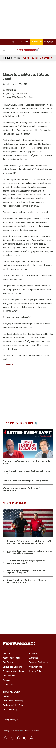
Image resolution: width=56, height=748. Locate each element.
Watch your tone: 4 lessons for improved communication (21, 489)
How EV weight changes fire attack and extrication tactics (27, 472)
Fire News (9, 365)
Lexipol (20, 731)
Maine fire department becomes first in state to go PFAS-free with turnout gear (29, 552)
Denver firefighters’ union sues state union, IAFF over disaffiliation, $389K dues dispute (29, 542)
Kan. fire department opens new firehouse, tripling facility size (26, 571)
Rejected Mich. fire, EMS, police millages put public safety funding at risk (27, 581)
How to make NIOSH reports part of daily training (26, 481)
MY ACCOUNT (36, 42)
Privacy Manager (10, 719)
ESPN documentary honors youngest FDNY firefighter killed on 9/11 (27, 562)
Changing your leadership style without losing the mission (26, 462)
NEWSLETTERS (23, 42)
